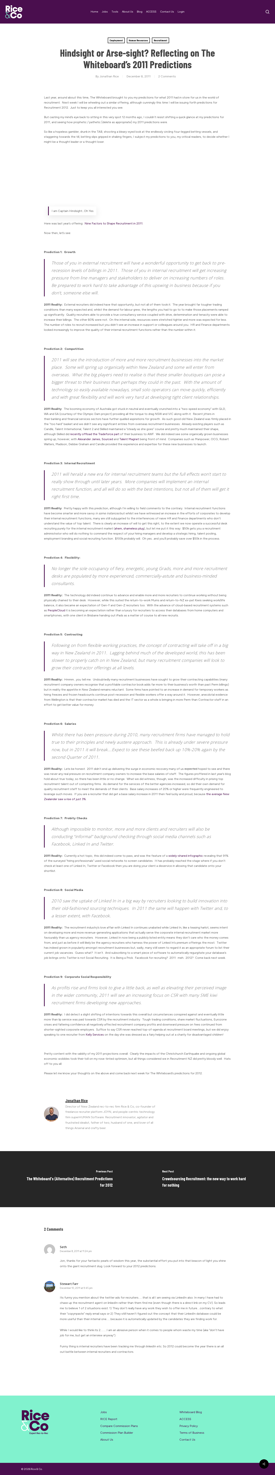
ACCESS (185, 1419)
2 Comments (167, 76)
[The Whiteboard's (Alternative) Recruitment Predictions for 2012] (69, 1179)
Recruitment (160, 40)
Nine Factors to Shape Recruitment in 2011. (114, 223)
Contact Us (187, 1439)
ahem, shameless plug (129, 528)
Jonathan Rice (109, 76)
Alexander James (89, 439)
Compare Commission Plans (119, 1426)
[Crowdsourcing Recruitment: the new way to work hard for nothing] (206, 1179)
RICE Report (108, 1419)
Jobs (103, 1412)
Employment (116, 40)
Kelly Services (95, 1034)
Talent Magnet (129, 439)
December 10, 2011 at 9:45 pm (76, 1288)
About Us (106, 1439)
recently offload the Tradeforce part (95, 434)
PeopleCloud (56, 610)
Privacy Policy (188, 1426)
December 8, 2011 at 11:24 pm (76, 1251)
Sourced (107, 439)
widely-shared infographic (186, 855)
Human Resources (138, 40)
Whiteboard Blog (190, 1412)
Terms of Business (191, 1432)
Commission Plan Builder (116, 1432)
